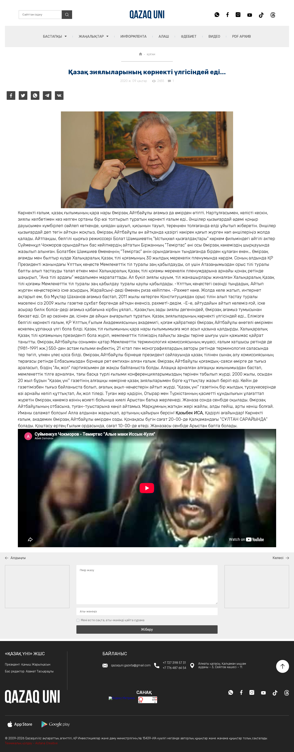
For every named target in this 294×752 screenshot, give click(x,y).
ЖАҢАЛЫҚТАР (92, 36)
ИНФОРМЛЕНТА (134, 36)
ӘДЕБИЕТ (189, 36)
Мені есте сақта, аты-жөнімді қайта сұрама (112, 620)
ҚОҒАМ (151, 54)
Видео (214, 36)
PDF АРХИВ (241, 36)
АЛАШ (164, 36)
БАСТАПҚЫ (53, 36)
